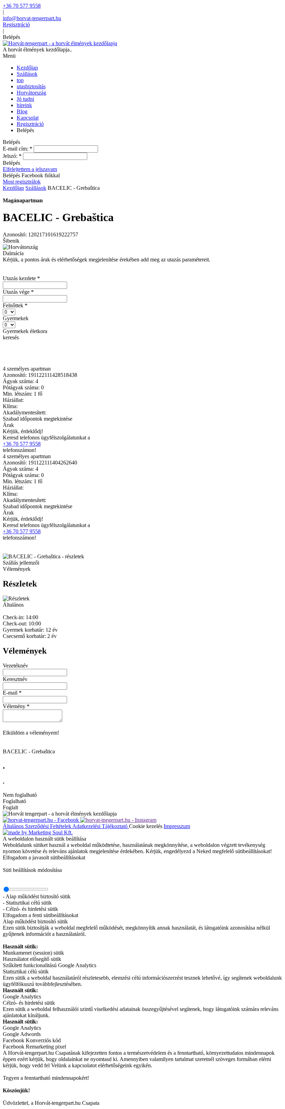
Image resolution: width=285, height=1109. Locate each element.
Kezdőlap (13, 188)
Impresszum (177, 826)
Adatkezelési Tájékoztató (100, 826)
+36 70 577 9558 (22, 6)
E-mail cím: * (17, 149)
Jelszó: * (12, 156)
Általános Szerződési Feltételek (37, 826)
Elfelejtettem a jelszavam (30, 169)
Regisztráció (16, 24)
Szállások (35, 188)
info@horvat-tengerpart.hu (32, 18)
